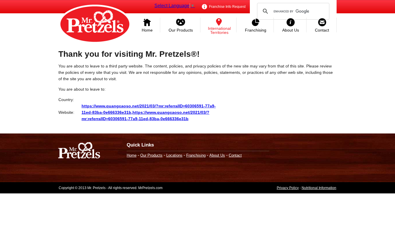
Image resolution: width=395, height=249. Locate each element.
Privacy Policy (288, 188)
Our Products (181, 30)
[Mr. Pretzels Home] (94, 24)
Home (147, 30)
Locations (174, 155)
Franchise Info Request (227, 7)
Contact (322, 30)
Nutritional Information (319, 188)
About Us (290, 30)
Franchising (255, 30)
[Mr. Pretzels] (79, 151)
